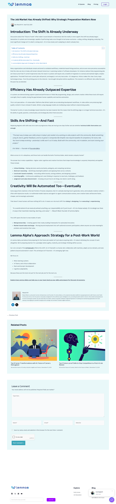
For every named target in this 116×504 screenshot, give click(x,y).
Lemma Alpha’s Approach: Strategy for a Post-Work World (30, 63)
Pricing (96, 4)
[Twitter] (16, 304)
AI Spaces (81, 4)
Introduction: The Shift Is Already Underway (25, 51)
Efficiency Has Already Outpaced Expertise (25, 54)
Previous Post (12, 315)
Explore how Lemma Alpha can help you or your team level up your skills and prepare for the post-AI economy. (47, 280)
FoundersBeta (35, 148)
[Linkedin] (12, 304)
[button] (105, 4)
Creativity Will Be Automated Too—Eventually (26, 60)
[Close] (112, 490)
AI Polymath (29, 248)
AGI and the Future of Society (18, 367)
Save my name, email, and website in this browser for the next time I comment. (38, 430)
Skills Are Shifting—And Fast (21, 57)
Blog (89, 4)
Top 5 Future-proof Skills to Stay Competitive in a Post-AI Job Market (81, 364)
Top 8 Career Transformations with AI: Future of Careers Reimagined (31, 364)
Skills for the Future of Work (82, 367)
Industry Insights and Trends (33, 367)
